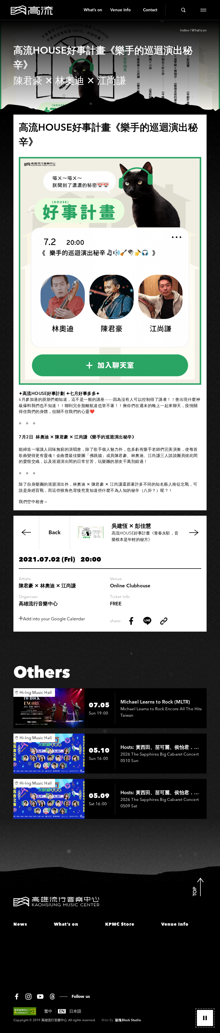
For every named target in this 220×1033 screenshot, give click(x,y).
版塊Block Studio (128, 1020)
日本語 (75, 1011)
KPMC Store (119, 924)
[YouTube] (40, 996)
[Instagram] (28, 996)
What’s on (93, 9)
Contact (150, 9)
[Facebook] (16, 996)
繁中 (48, 1011)
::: (78, 10)
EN (62, 1011)
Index (184, 30)
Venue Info (120, 9)
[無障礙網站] (24, 1011)
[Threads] (52, 996)
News (20, 924)
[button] (205, 1018)
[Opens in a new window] (131, 621)
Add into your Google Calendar (54, 618)
